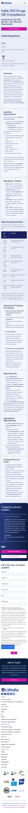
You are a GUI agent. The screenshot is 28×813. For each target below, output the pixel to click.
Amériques (4, 709)
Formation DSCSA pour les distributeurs (12, 701)
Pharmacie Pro (5, 742)
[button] (24, 3)
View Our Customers (14, 556)
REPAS (3, 717)
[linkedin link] (11, 694)
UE (2, 714)
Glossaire (3, 704)
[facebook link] (2, 694)
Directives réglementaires (8, 722)
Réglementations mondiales (9, 719)
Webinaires (4, 757)
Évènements (4, 754)
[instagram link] (8, 694)
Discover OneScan (14, 29)
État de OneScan (5, 747)
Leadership (4, 764)
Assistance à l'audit (6, 734)
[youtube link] (14, 694)
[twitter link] (5, 694)
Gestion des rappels (6, 727)
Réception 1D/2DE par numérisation (10, 732)
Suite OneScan (5, 739)
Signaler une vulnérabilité (8, 744)
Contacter (4, 767)
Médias (3, 752)
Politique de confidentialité (17, 807)
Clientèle (3, 759)
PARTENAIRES (5, 762)
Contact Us (14, 680)
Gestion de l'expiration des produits (11, 729)
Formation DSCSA (6, 699)
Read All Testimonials (14, 551)
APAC (2, 711)
